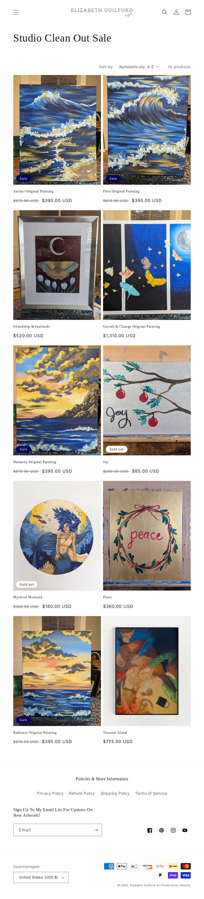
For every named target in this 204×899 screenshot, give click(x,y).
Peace (107, 597)
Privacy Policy (50, 793)
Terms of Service (151, 793)
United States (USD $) (38, 877)
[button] (16, 12)
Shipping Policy (115, 793)
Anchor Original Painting (33, 191)
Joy (106, 462)
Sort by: (106, 66)
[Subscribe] (96, 830)
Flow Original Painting (121, 191)
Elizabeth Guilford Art (145, 885)
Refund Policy (82, 793)
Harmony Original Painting (34, 462)
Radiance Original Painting (35, 733)
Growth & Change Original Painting (131, 326)
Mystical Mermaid (27, 597)
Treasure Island (115, 733)
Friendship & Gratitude (31, 326)
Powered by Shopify (176, 885)
